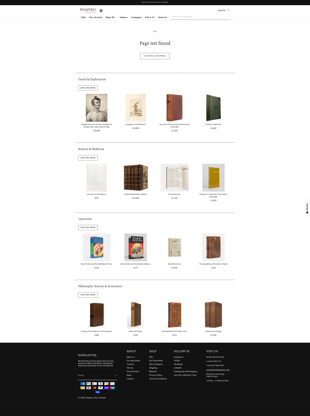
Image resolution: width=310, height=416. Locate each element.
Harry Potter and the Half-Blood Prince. (96, 264)
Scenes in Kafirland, (213, 124)
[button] (111, 17)
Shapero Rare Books (96, 397)
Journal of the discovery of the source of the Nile (174, 125)
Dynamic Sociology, (213, 331)
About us (131, 357)
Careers (130, 378)
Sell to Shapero (156, 364)
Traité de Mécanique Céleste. (135, 194)
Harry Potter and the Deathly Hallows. (135, 264)
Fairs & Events (133, 371)
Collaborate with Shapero (186, 371)
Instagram (178, 357)
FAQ (151, 357)
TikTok (177, 360)
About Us (162, 17)
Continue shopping (155, 56)
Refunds (153, 371)
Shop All (110, 17)
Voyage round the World (135, 124)
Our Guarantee (156, 360)
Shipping (153, 367)
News (129, 375)
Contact (130, 364)
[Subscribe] (114, 375)
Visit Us (130, 367)
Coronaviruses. (174, 194)
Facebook (178, 364)
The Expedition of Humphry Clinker (213, 264)
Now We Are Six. (174, 264)
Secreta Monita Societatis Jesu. (174, 331)
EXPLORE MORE (88, 88)
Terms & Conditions (158, 378)
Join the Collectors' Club (185, 375)
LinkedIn (178, 367)
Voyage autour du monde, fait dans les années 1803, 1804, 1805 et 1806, (96, 125)
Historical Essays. (136, 331)
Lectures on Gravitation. (96, 194)
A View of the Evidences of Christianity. (96, 331)
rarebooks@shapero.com (217, 370)
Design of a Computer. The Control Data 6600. (213, 195)
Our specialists (133, 360)
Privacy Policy (155, 375)
